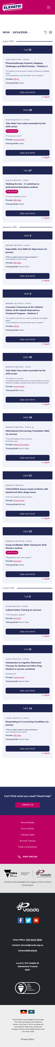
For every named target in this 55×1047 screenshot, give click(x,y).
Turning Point (18, 139)
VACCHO (17, 618)
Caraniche (17, 561)
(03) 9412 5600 (34, 939)
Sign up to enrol (27, 92)
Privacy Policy (27, 1039)
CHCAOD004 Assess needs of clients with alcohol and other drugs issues (27, 491)
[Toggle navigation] (48, 7)
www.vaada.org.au (27, 950)
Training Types (27, 834)
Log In (47, 97)
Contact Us (27, 805)
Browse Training (27, 840)
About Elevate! (27, 822)
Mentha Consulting (21, 444)
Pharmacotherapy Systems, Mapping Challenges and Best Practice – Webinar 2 (27, 65)
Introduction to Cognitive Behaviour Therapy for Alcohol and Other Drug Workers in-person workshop (24, 665)
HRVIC (16, 79)
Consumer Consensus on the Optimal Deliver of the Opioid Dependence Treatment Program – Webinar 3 (24, 310)
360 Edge (17, 200)
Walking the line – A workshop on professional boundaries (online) (22, 185)
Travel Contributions (27, 846)
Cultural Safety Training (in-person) (23, 610)
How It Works (27, 828)
